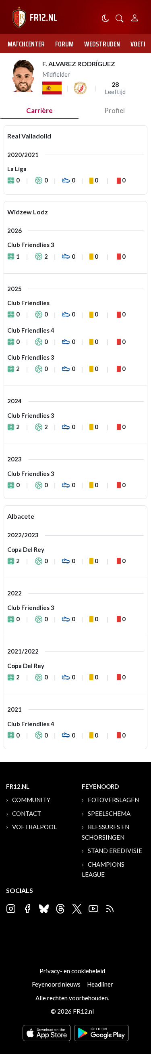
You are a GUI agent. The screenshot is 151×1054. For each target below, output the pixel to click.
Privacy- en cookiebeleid (72, 970)
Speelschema (109, 813)
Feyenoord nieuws (56, 984)
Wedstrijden (102, 44)
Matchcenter (26, 44)
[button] (120, 18)
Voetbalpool (34, 826)
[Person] (134, 17)
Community (31, 799)
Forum (64, 44)
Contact (26, 813)
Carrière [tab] (39, 110)
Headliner (100, 984)
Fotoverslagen (113, 799)
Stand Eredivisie (115, 850)
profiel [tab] (114, 110)
